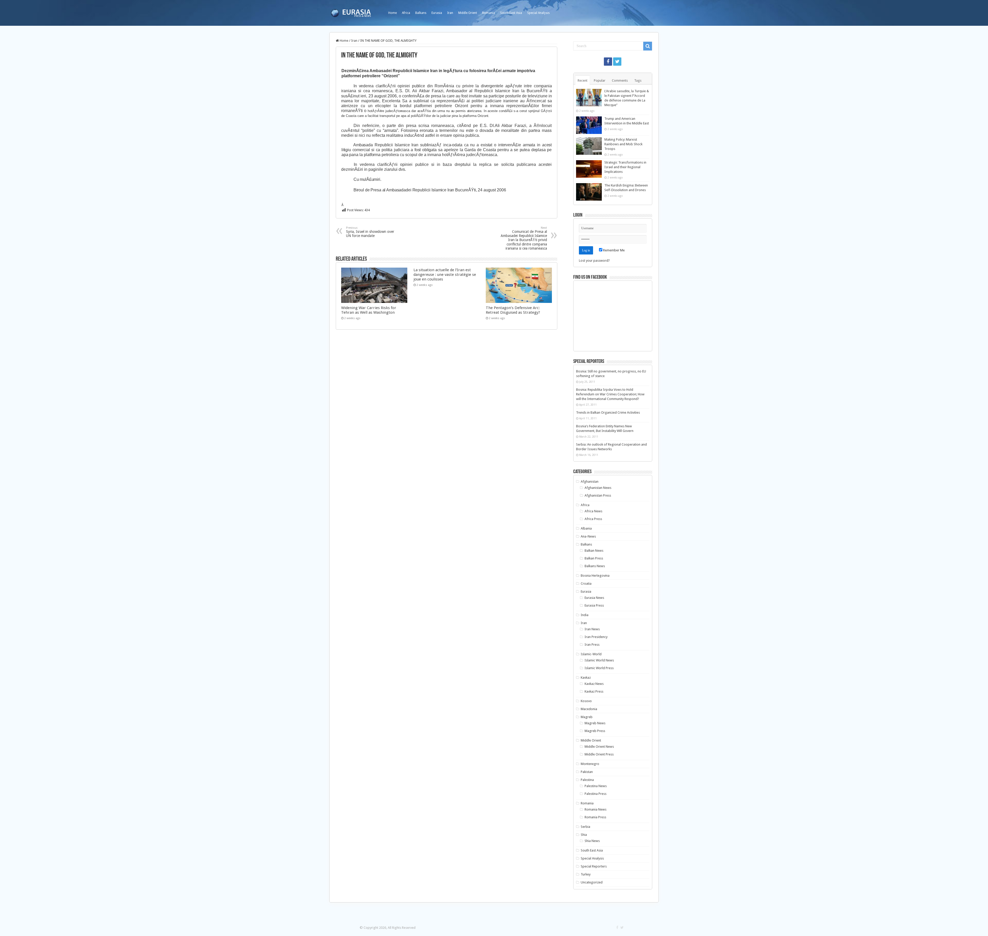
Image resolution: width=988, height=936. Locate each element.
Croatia (586, 583)
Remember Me (613, 250)
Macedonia (589, 709)
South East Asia (511, 13)
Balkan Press (594, 558)
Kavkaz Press (594, 691)
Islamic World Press (599, 668)
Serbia (585, 827)
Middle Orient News (599, 746)
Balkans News (595, 566)
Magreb (587, 717)
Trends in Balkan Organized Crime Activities (608, 412)
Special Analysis (538, 13)
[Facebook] (608, 61)
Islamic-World (591, 654)
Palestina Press (595, 794)
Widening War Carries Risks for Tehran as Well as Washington (368, 310)
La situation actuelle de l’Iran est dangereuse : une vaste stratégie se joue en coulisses (444, 275)
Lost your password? (594, 260)
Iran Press (592, 644)
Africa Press (593, 519)
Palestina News (596, 786)
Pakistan (587, 772)
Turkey (585, 874)
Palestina (587, 780)
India (584, 615)
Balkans (420, 13)
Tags (637, 80)
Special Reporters (594, 866)
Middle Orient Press (599, 754)
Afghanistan (589, 481)
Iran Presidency (596, 637)
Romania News (595, 809)
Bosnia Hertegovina (595, 575)
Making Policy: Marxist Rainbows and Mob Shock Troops (623, 144)
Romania (488, 13)
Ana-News (588, 536)
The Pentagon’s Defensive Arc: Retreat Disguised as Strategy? (513, 310)
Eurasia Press (594, 605)
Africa (406, 13)
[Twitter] (617, 61)
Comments (620, 80)
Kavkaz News (594, 684)
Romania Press (595, 817)
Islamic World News (599, 660)
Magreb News (595, 723)
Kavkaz (586, 677)
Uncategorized (592, 882)
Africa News (593, 511)
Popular (599, 80)
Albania (586, 528)
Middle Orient (467, 13)
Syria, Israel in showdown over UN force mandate (370, 232)
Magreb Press (595, 731)
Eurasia (436, 13)
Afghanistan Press (598, 495)
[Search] (647, 46)
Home (392, 13)
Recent (582, 80)
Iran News (592, 629)
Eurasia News (594, 598)
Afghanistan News (598, 488)
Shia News (592, 841)
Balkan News (594, 550)
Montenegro (590, 764)
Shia (584, 835)
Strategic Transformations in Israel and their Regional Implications (625, 167)
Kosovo (586, 701)
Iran (450, 13)
